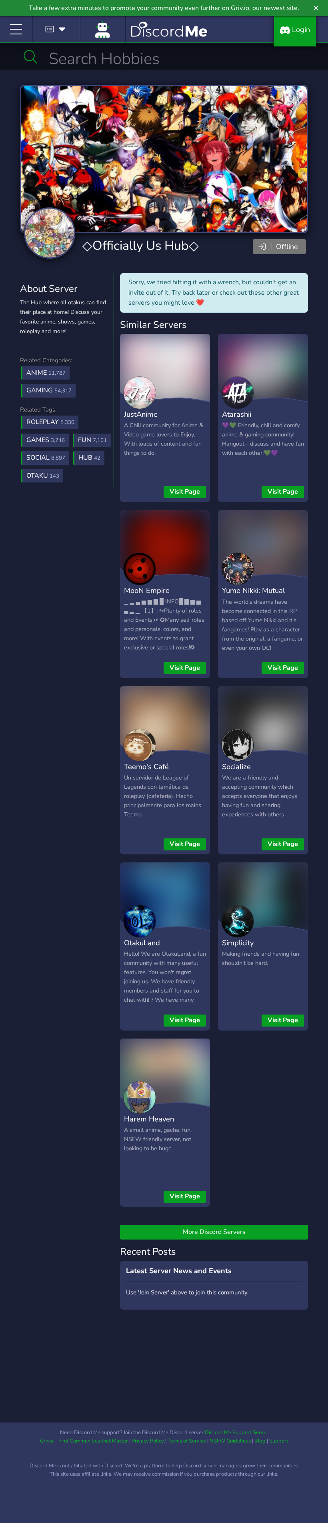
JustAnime (141, 414)
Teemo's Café (146, 767)
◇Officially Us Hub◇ (140, 245)
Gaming (49, 390)
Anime (46, 372)
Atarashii (236, 414)
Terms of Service (187, 1441)
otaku (42, 475)
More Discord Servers (214, 1232)
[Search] (30, 57)
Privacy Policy (148, 1441)
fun (92, 440)
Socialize (236, 767)
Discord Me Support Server (236, 1432)
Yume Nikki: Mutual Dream (253, 596)
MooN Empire (147, 590)
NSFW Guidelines (230, 1441)
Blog (260, 1441)
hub (89, 457)
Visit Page (185, 491)
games (45, 440)
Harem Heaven (149, 1119)
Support (278, 1441)
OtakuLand (142, 943)
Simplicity (238, 943)
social (45, 457)
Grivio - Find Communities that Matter (84, 1441)
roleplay (50, 422)
